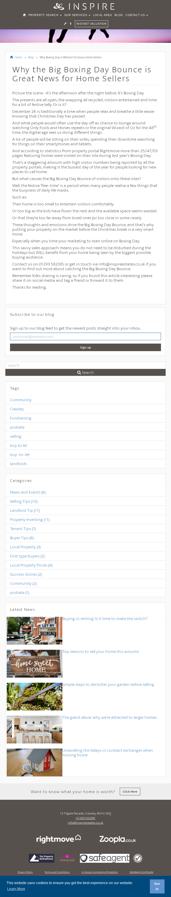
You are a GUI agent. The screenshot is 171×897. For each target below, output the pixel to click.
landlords (18, 463)
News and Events (28, 492)
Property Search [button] (43, 15)
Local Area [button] (102, 15)
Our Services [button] (76, 15)
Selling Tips (23, 501)
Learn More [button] (16, 889)
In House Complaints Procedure (99, 872)
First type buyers (27, 556)
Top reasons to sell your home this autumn (100, 651)
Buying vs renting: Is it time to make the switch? (105, 618)
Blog (31, 57)
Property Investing (29, 519)
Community (21, 399)
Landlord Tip (25, 510)
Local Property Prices (31, 565)
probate (17, 427)
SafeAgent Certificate (141, 872)
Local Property (25, 546)
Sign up (85, 347)
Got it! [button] (157, 886)
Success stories (26, 574)
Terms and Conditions (57, 872)
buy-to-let (20, 454)
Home (18, 57)
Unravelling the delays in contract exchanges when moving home (107, 752)
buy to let (18, 445)
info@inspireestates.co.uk (85, 822)
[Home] (24, 15)
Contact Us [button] (136, 15)
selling (15, 436)
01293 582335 (85, 818)
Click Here (130, 791)
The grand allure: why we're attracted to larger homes (109, 717)
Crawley (17, 408)
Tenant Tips (23, 528)
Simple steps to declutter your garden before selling (108, 684)
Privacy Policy (25, 872)
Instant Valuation (91, 23)
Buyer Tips (22, 537)
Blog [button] (119, 15)
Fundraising (20, 418)
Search (87, 372)
